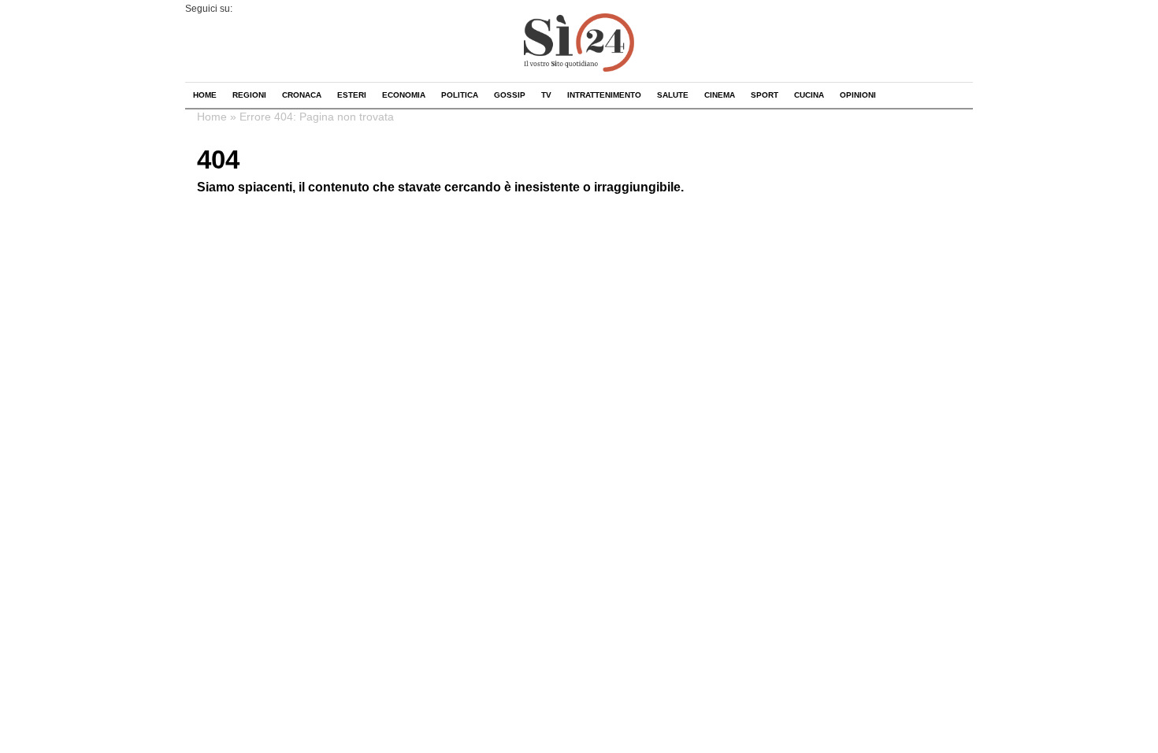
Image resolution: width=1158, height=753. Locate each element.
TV (546, 95)
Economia (403, 95)
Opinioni (858, 95)
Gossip (509, 95)
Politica (459, 95)
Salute (672, 95)
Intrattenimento (604, 95)
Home (205, 95)
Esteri (351, 95)
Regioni (249, 95)
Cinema (719, 95)
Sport (764, 95)
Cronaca (301, 95)
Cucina (809, 95)
